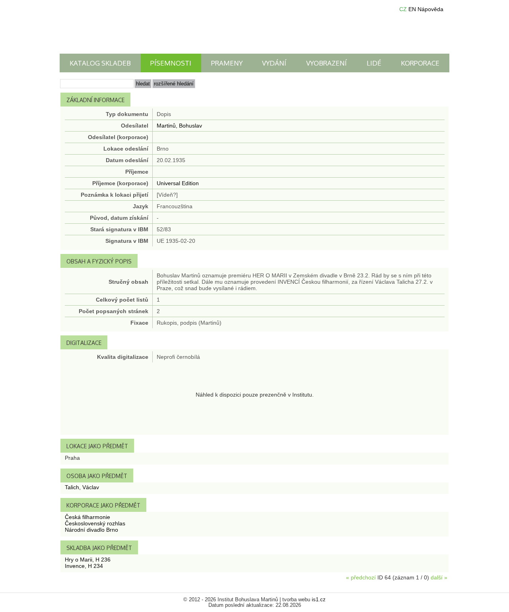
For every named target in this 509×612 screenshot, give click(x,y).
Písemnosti (170, 63)
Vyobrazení (326, 63)
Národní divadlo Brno (91, 530)
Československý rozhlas (95, 523)
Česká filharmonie (87, 517)
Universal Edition (178, 183)
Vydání (274, 63)
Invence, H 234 (84, 566)
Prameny (227, 63)
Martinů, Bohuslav (179, 125)
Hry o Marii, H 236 (88, 559)
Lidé (374, 63)
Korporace (420, 63)
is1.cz (319, 599)
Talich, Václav (82, 487)
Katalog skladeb (100, 63)
